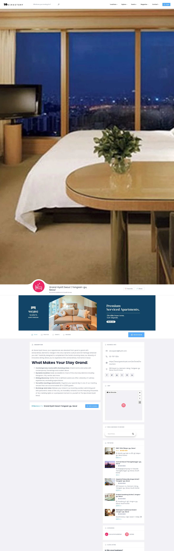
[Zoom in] (139, 392)
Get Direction (112, 392)
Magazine (144, 4)
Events (133, 4)
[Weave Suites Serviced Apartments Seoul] (87, 313)
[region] (123, 405)
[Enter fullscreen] (139, 402)
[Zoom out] (139, 395)
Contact (155, 4)
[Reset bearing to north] (139, 398)
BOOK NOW (137, 335)
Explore (124, 4)
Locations (113, 4)
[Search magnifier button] (133, 433)
